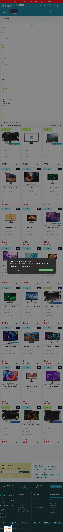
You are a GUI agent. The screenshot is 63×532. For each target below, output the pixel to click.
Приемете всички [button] (45, 270)
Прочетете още (28, 266)
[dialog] (31, 266)
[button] (17, 270)
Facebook (7, 526)
